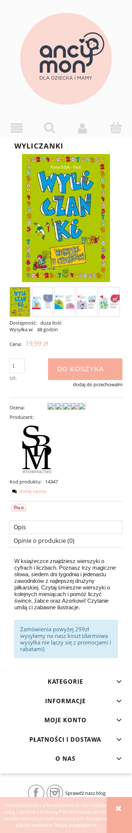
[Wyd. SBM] (37, 449)
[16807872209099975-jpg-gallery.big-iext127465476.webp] (42, 302)
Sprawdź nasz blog (85, 793)
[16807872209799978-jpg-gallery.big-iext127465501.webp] (109, 302)
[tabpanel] (66, 608)
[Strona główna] (66, 59)
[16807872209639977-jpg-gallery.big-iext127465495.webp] (87, 302)
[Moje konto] (82, 128)
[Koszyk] (115, 128)
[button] (16, 128)
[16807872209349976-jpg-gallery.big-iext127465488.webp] (65, 302)
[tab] (66, 527)
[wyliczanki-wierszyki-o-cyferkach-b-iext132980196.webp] (20, 302)
